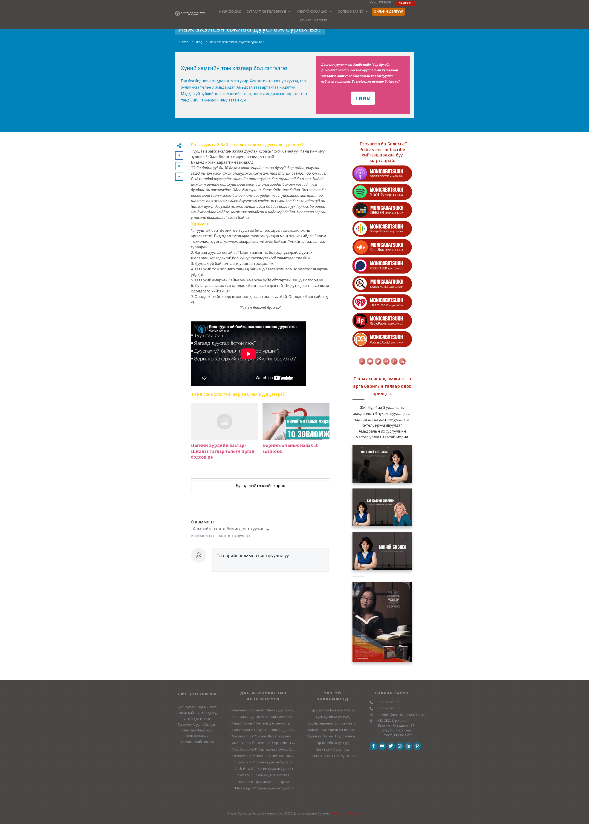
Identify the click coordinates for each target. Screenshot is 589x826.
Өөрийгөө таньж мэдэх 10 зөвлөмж (296, 433)
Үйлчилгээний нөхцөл (347, 813)
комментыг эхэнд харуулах (221, 535)
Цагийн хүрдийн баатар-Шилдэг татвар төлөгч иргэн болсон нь (224, 433)
